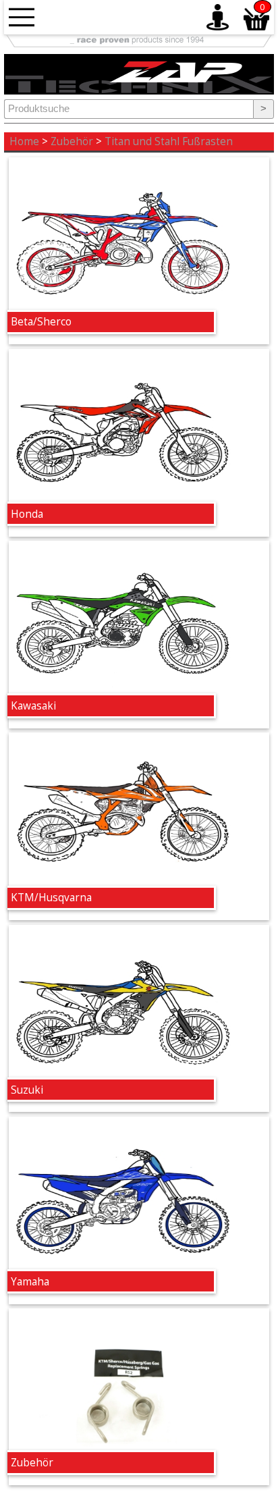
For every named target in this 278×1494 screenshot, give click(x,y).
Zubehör (72, 141)
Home (24, 141)
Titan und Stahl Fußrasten (169, 141)
